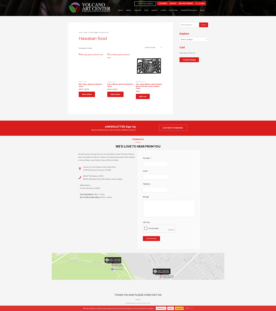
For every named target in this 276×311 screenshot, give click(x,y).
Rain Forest (173, 10)
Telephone (146, 184)
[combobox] (194, 39)
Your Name (147, 158)
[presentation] (159, 228)
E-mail (145, 171)
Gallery (128, 10)
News (202, 10)
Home (80, 32)
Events (163, 10)
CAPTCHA (146, 222)
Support (154, 10)
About (120, 10)
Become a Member (186, 3)
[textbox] (193, 39)
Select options (87, 94)
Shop (146, 10)
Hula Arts (137, 10)
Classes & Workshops (189, 10)
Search (203, 25)
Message (146, 197)
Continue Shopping (189, 60)
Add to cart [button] (143, 96)
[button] (173, 128)
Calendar (162, 3)
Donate (173, 3)
